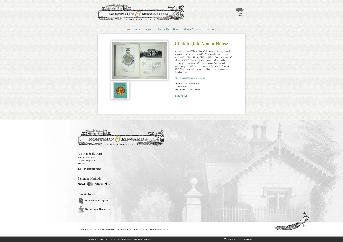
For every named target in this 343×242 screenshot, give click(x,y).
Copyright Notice (127, 229)
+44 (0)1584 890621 (91, 169)
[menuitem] (127, 29)
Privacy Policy (142, 229)
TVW (117, 229)
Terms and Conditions (158, 229)
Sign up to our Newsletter (98, 209)
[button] (140, 61)
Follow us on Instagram (96, 200)
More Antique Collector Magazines (190, 77)
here (149, 239)
